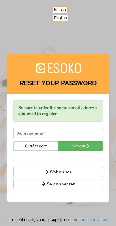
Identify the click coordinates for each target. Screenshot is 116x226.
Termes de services (89, 219)
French (60, 9)
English (60, 18)
